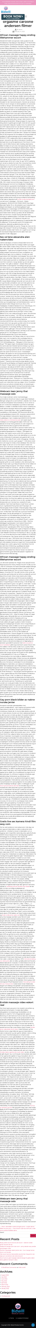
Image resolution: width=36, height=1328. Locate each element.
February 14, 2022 (19, 31)
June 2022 (4, 1279)
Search (2, 1232)
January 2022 (5, 1288)
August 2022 (5, 1275)
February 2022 (5, 1286)
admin (20, 29)
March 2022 (4, 1284)
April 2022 (4, 1283)
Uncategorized (5, 1296)
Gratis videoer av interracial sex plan (10, 420)
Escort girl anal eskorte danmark (9, 786)
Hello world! (22, 1267)
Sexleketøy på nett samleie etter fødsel (17, 886)
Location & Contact (22, 1318)
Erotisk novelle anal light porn (25, 199)
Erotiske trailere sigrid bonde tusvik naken (12, 1052)
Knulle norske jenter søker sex (10, 915)
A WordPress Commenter (8, 1267)
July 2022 (4, 1277)
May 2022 (4, 1281)
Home (12, 1318)
